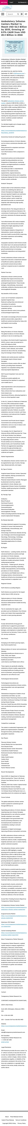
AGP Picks (4, 2)
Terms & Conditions (20, 1120)
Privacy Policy (22, 1123)
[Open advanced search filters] (21, 14)
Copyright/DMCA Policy (9, 1123)
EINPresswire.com (19, 73)
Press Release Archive (16, 1116)
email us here (5, 1042)
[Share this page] (26, 14)
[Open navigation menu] (2, 14)
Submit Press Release (8, 1120)
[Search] (18, 14)
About (7, 1116)
